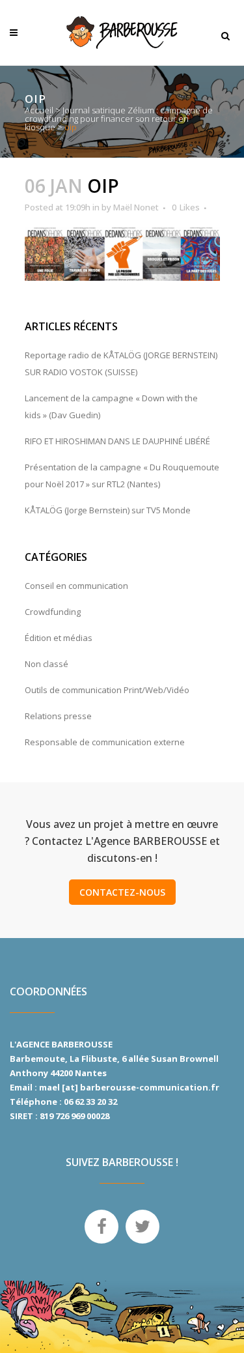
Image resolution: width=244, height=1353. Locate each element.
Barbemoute (37, 1058)
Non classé (46, 664)
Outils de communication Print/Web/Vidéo (107, 690)
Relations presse (58, 716)
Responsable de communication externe (105, 742)
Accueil (39, 110)
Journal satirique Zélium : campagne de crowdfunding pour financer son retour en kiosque (119, 118)
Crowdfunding (53, 612)
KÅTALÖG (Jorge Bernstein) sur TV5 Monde (108, 510)
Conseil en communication (76, 585)
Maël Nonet (136, 207)
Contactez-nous (122, 892)
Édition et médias (58, 638)
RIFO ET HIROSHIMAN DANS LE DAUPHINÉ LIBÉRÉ (117, 441)
